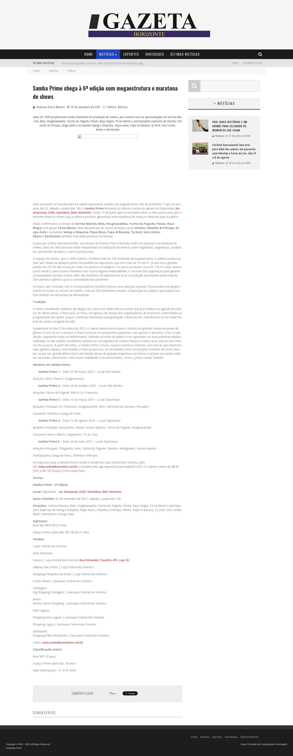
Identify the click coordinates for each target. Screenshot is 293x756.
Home (88, 54)
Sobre (235, 63)
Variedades (154, 54)
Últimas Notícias (185, 54)
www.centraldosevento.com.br (58, 466)
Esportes (131, 54)
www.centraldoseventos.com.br (62, 642)
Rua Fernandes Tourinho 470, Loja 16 (104, 560)
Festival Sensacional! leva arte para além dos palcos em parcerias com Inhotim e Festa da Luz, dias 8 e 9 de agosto (128, 63)
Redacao (219, 135)
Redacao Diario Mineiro (51, 107)
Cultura (111, 107)
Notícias (106, 54)
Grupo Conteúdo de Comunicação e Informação (264, 744)
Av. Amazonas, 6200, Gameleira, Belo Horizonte (90, 492)
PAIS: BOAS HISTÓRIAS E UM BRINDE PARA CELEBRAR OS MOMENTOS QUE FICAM (229, 126)
